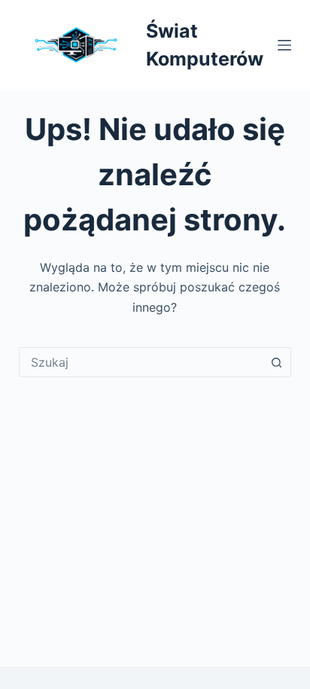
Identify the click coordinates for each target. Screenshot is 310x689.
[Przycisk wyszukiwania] (276, 362)
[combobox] (141, 362)
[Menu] (284, 45)
